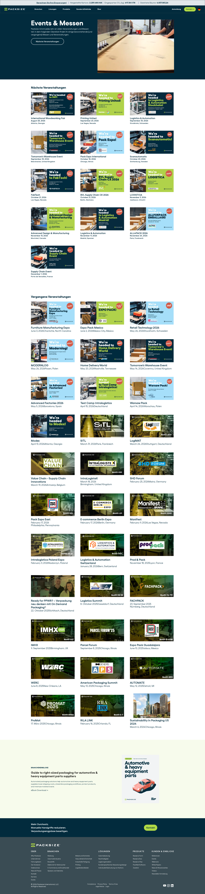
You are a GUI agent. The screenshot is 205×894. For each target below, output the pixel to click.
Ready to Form (138, 856)
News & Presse (36, 871)
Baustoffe (51, 862)
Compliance (91, 884)
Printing (78, 865)
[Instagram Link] (168, 886)
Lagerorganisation (104, 862)
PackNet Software (139, 865)
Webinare (155, 862)
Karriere (34, 877)
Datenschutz (35, 868)
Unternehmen (35, 859)
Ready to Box (137, 859)
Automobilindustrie (54, 859)
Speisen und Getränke (55, 871)
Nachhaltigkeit (103, 859)
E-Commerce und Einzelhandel (58, 868)
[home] (15, 9)
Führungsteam (36, 862)
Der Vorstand (35, 865)
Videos (154, 871)
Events (33, 880)
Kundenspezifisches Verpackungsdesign (112, 865)
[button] (38, 9)
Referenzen (156, 856)
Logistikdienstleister (82, 868)
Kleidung (51, 856)
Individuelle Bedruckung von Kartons (110, 868)
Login (107, 886)
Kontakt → (190, 9)
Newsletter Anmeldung (159, 874)
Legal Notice (100, 886)
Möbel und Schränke (82, 856)
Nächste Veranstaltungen (47, 41)
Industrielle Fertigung (82, 862)
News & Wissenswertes (160, 868)
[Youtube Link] (165, 886)
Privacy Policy (102, 884)
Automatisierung (104, 856)
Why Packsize (36, 856)
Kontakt (150, 827)
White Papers (156, 865)
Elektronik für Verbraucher (56, 865)
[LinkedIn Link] (172, 886)
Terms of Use (113, 884)
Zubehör (136, 868)
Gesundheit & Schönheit (83, 859)
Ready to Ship (137, 862)
